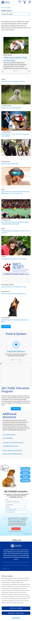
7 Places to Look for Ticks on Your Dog (15, 59)
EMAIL (7, 499)
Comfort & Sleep (6, 105)
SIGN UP (16, 528)
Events (3, 79)
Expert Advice (7, 55)
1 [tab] (14, 71)
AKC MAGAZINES (7, 438)
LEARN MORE (15, 408)
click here (21, 531)
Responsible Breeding (7, 284)
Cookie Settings (16, 618)
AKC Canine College (9, 434)
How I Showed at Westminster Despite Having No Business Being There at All (15, 223)
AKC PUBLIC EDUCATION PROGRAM (13, 442)
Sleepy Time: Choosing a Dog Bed (11, 108)
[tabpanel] (16, 53)
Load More (6, 326)
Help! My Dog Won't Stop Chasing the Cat (13, 293)
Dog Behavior (5, 161)
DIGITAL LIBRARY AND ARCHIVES (12, 450)
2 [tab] (16, 71)
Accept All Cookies (16, 608)
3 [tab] (18, 71)
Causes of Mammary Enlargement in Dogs (13, 286)
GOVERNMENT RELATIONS (10, 446)
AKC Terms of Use (15, 519)
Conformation (5, 132)
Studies (3, 256)
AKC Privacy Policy (27, 533)
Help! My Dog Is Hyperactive (9, 163)
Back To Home (6, 7)
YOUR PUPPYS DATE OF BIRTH (11, 509)
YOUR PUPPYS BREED (9, 504)
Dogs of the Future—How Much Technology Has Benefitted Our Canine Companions (15, 192)
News (3, 189)
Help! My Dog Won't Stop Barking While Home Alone (15, 320)
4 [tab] (18, 360)
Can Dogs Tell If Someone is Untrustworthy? (14, 259)
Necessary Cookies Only (16, 613)
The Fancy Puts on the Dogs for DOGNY (13, 81)
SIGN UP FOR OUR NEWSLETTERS (12, 454)
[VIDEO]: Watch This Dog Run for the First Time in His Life (15, 231)
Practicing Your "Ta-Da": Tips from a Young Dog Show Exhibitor (15, 135)
